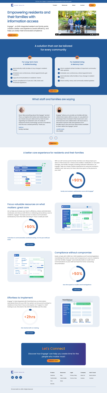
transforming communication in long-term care (59, 1)
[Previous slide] (51, 137)
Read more (53, 143)
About (73, 5)
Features (52, 375)
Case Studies (63, 378)
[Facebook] (20, 377)
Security (52, 383)
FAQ (51, 381)
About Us (83, 375)
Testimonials (53, 378)
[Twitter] (16, 377)
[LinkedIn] (12, 377)
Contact (82, 5)
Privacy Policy (73, 375)
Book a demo (13, 35)
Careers (83, 378)
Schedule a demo (53, 360)
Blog (61, 375)
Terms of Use (73, 378)
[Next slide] (55, 137)
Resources (64, 5)
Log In (92, 5)
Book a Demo (92, 375)
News (61, 381)
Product (55, 5)
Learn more (53, 91)
